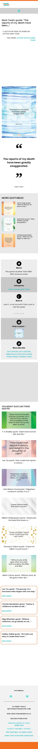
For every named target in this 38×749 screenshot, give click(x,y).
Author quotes (23, 38)
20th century (25, 352)
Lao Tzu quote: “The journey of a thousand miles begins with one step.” (19, 590)
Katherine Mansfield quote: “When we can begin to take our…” (25, 236)
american (10, 354)
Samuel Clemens (19, 357)
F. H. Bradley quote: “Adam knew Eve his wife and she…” (19, 433)
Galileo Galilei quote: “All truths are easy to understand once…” (17, 635)
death (24, 354)
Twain (29, 357)
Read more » (7, 596)
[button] (19, 11)
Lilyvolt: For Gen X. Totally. (19, 729)
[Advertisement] (19, 65)
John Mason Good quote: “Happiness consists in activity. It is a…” (19, 490)
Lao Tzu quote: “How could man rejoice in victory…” (19, 461)
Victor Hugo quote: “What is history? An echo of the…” (24, 204)
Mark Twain (25, 289)
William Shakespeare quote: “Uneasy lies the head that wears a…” (19, 519)
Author (18, 354)
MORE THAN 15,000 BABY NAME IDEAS (19, 736)
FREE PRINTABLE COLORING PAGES (19, 732)
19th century (12, 352)
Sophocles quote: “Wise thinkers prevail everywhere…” (25, 220)
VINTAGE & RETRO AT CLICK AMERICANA (19, 724)
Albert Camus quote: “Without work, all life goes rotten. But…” (19, 576)
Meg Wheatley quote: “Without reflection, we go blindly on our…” (16, 620)
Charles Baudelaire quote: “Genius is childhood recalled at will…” (18, 605)
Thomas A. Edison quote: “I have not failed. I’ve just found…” (19, 547)
